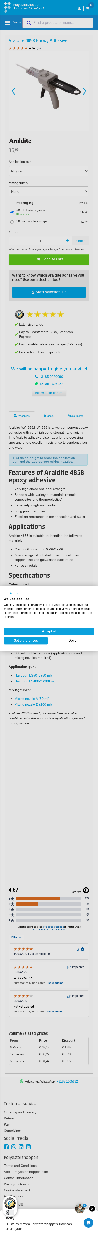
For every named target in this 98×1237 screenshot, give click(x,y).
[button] (12, 593)
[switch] (10, 1212)
